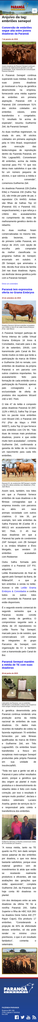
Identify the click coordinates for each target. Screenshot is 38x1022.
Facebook (17, 1017)
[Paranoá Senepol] (19, 7)
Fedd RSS (34, 1017)
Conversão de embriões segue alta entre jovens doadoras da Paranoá (17, 30)
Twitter (22, 1017)
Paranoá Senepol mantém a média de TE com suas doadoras (18, 664)
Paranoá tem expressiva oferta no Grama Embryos (18, 291)
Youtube (28, 1017)
